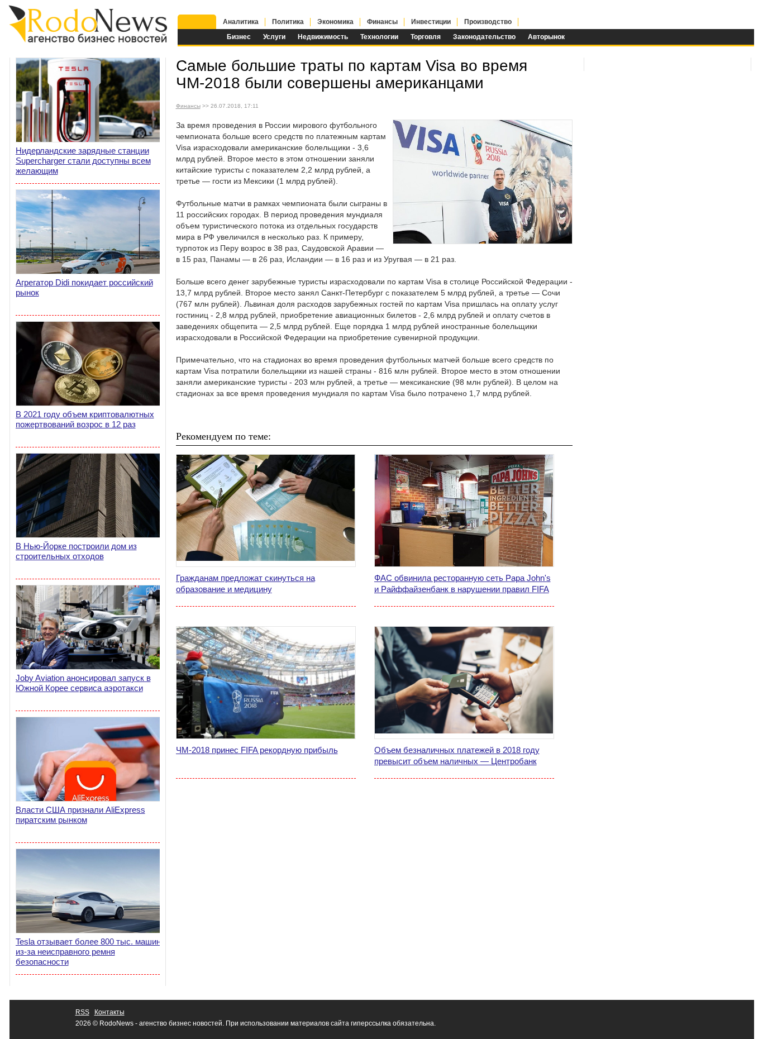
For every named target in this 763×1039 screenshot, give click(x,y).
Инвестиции (431, 22)
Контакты (109, 1012)
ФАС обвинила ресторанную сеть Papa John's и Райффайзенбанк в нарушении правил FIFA (462, 583)
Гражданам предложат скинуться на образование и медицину (245, 583)
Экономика (335, 22)
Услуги (274, 37)
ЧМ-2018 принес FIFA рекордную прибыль (257, 750)
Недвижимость (323, 37)
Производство (488, 22)
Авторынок (546, 37)
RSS (82, 1012)
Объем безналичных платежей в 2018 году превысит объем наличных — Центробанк (457, 755)
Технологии (379, 37)
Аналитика (241, 22)
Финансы (382, 22)
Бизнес (239, 37)
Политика (288, 22)
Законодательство (484, 37)
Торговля (426, 37)
